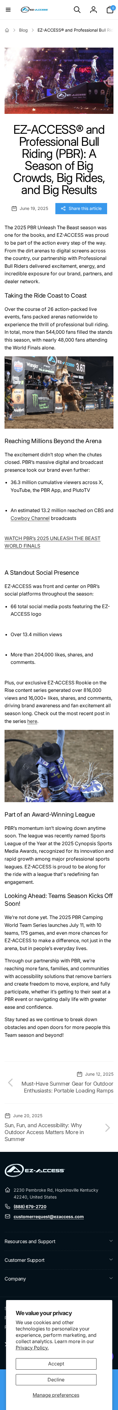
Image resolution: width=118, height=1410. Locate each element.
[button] (8, 9)
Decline (56, 1380)
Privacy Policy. (32, 1348)
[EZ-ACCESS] (35, 1175)
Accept (56, 1364)
